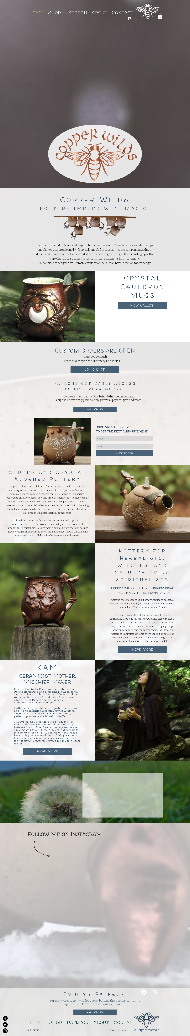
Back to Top (33, 948)
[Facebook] (144, 910)
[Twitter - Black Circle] (5, 1024)
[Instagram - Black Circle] (5, 1030)
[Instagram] (154, 910)
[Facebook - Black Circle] (5, 1018)
